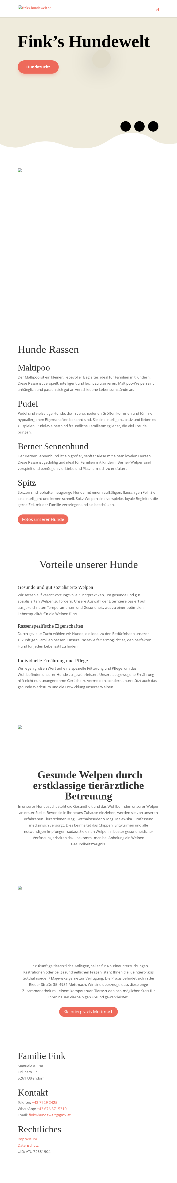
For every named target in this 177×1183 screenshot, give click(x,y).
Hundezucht (38, 66)
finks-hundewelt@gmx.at (50, 1114)
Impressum (27, 1138)
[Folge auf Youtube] (153, 126)
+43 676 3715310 (52, 1108)
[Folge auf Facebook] (125, 126)
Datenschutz (28, 1145)
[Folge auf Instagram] (139, 126)
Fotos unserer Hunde (43, 519)
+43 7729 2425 (44, 1102)
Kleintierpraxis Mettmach (88, 1012)
